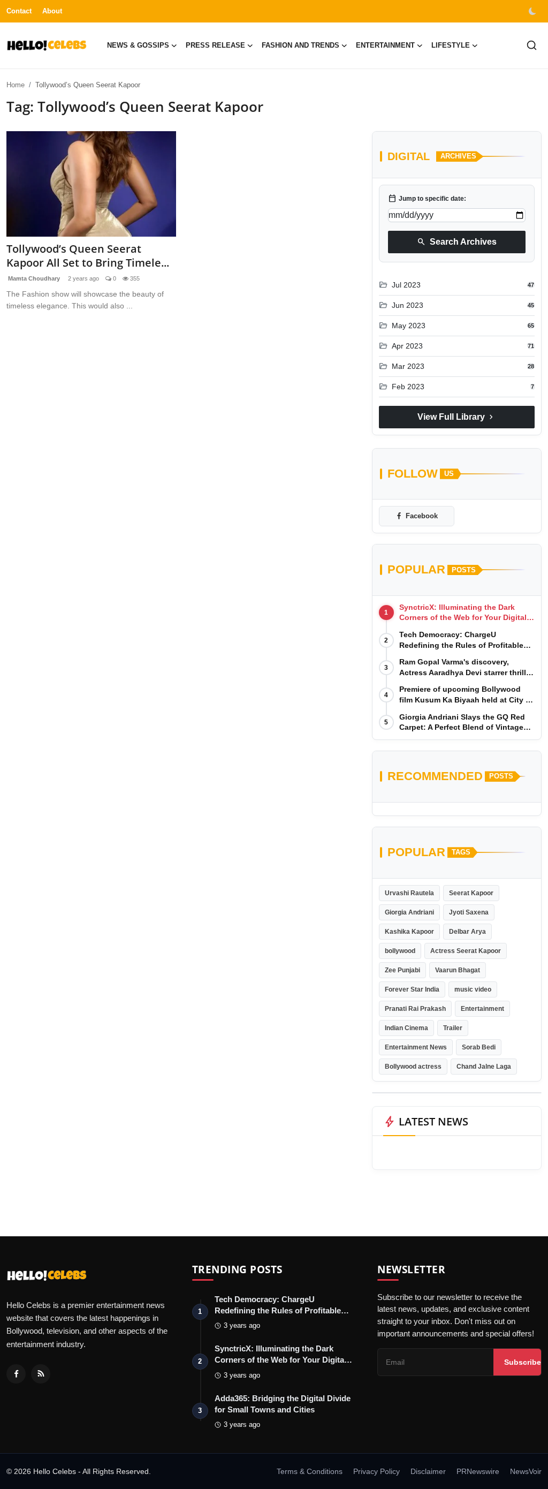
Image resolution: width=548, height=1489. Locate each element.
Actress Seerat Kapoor (465, 951)
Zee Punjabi (402, 970)
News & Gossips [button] (138, 45)
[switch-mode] (534, 11)
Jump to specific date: (427, 198)
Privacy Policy (376, 1471)
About (52, 11)
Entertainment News (416, 1047)
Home (15, 85)
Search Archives (457, 242)
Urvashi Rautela (409, 893)
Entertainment (482, 1008)
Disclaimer (428, 1471)
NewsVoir (526, 1471)
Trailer (452, 1028)
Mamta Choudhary (33, 278)
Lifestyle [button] (450, 45)
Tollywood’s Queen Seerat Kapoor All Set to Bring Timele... (87, 256)
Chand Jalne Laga (483, 1066)
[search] (532, 45)
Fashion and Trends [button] (300, 45)
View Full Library (456, 417)
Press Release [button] (215, 45)
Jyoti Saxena (469, 912)
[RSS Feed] (40, 1374)
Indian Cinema (406, 1028)
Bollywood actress (413, 1066)
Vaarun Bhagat (457, 970)
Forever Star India (412, 989)
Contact (19, 11)
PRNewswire (477, 1471)
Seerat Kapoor (471, 893)
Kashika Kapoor (409, 931)
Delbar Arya (467, 931)
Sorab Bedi (479, 1047)
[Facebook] (16, 1374)
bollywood (400, 951)
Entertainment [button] (385, 45)
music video (472, 989)
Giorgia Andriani (409, 912)
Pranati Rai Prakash (415, 1008)
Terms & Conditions (309, 1471)
